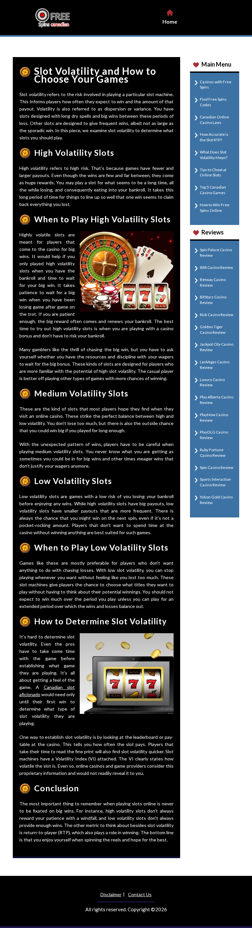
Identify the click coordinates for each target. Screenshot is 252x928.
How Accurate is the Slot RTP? (214, 137)
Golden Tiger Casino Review (212, 329)
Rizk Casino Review (216, 314)
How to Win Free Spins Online (214, 207)
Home (169, 21)
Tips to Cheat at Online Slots (213, 172)
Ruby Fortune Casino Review (212, 452)
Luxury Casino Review (212, 382)
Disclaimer (110, 894)
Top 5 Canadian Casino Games (213, 190)
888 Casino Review (216, 267)
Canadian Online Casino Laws (214, 119)
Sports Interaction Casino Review (215, 482)
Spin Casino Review (216, 467)
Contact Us (140, 894)
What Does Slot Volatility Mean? (213, 155)
